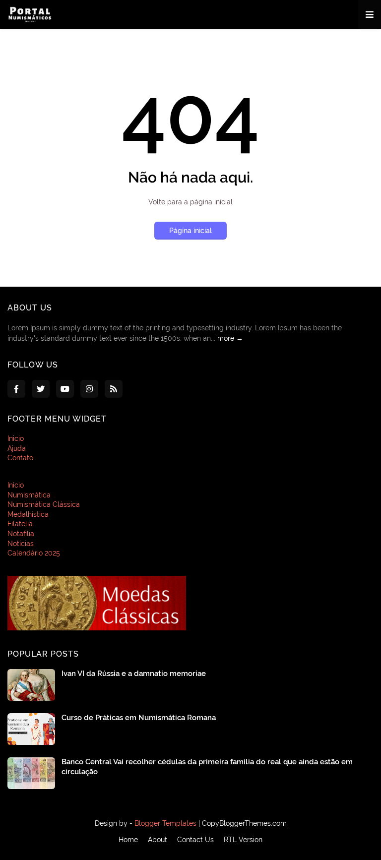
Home (128, 840)
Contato (20, 458)
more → (230, 338)
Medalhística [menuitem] (28, 514)
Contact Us (195, 840)
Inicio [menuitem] (15, 485)
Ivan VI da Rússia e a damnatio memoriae (134, 673)
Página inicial (190, 231)
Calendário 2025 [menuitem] (33, 553)
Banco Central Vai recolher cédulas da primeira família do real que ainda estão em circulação (207, 766)
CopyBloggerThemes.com (244, 823)
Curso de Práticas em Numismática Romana (139, 717)
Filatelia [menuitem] (20, 524)
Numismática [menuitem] (29, 495)
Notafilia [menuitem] (20, 534)
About (157, 840)
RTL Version (243, 840)
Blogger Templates (165, 823)
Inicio (15, 438)
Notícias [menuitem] (20, 544)
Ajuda (16, 448)
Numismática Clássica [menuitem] (43, 504)
